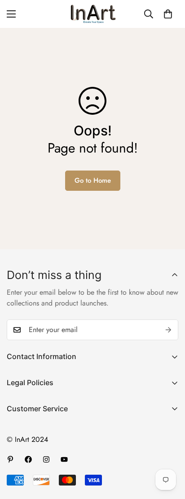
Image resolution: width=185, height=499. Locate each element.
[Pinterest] (10, 459)
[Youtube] (64, 459)
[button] (168, 14)
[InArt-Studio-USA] (92, 14)
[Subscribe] (168, 329)
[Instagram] (46, 459)
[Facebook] (28, 459)
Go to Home (93, 180)
